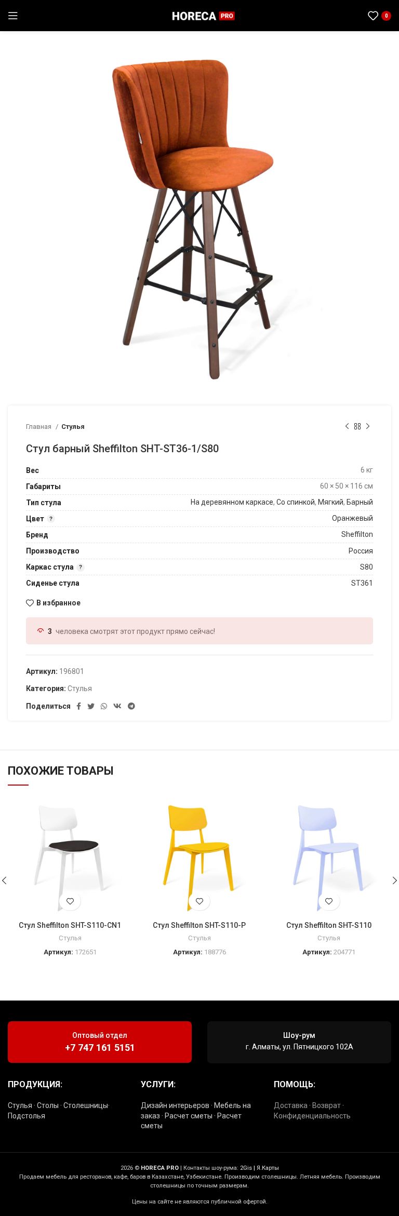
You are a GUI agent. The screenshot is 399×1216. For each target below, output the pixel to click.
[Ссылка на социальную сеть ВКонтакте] (117, 706)
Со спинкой (295, 502)
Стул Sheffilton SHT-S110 (328, 925)
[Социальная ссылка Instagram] (325, 15)
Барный (360, 502)
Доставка (291, 1105)
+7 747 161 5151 (100, 1047)
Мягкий (330, 502)
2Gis (246, 1168)
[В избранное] (70, 901)
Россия (361, 551)
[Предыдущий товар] (347, 426)
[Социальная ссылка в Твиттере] (91, 706)
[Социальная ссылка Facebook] (78, 706)
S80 (366, 567)
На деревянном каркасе (232, 502)
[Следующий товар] (368, 426)
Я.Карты (268, 1168)
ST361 (362, 583)
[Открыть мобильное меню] (13, 15)
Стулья (73, 426)
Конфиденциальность (312, 1116)
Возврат (326, 1105)
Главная (39, 426)
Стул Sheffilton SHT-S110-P (199, 925)
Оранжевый (352, 518)
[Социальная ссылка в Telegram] (350, 15)
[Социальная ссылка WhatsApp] (337, 15)
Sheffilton (357, 534)
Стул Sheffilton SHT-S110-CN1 (70, 925)
